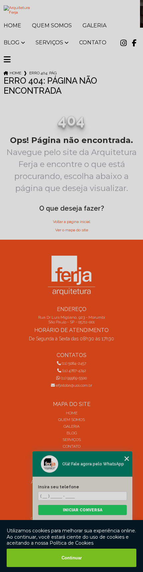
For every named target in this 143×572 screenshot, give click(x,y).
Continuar (72, 557)
